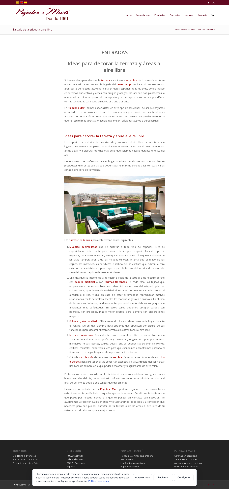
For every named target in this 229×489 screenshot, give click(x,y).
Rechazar (163, 477)
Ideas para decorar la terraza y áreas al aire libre (115, 66)
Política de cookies (98, 481)
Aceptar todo (142, 477)
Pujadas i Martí (77, 107)
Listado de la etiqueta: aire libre (32, 29)
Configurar (184, 477)
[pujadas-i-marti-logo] (41, 15)
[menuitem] (129, 15)
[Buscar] (212, 15)
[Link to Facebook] (208, 2)
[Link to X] (213, 2)
